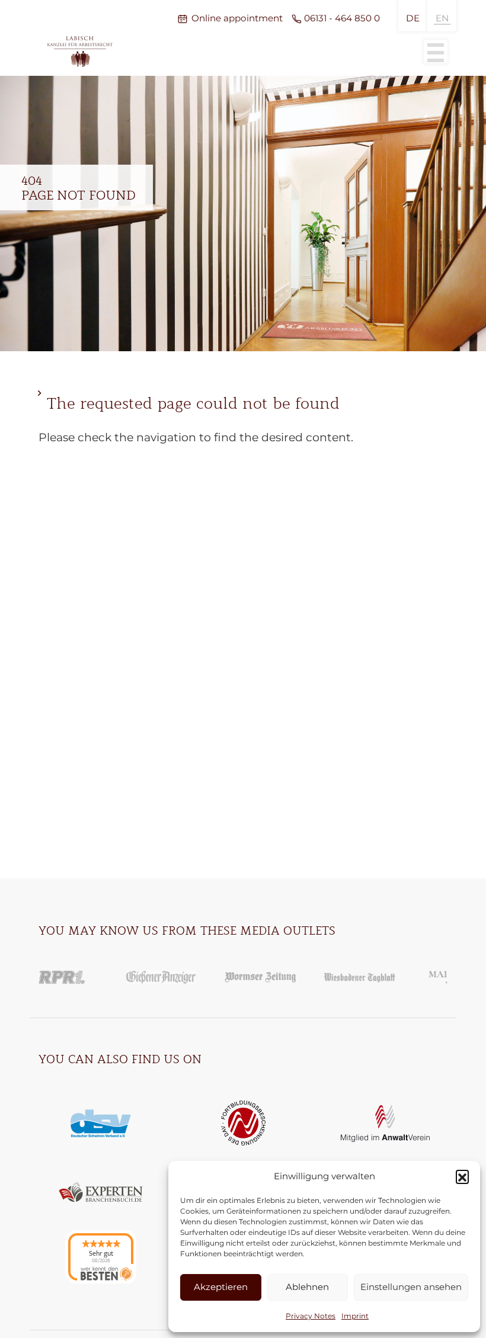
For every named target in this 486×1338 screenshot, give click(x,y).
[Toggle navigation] (435, 51)
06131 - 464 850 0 (342, 18)
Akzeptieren (221, 1286)
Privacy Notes (310, 1315)
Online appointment (237, 18)
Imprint (355, 1315)
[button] (462, 1176)
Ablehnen (307, 1286)
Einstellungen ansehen (411, 1286)
